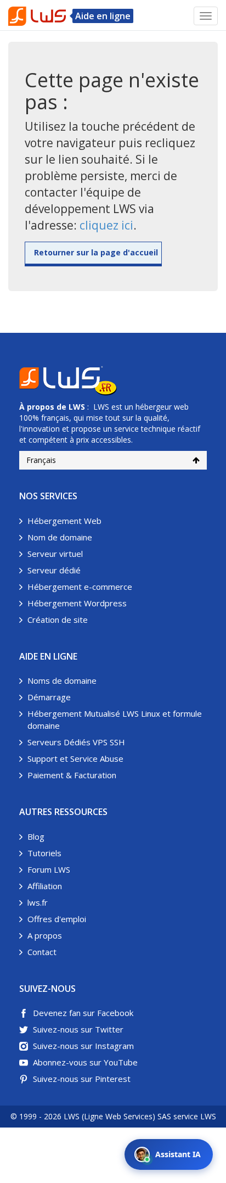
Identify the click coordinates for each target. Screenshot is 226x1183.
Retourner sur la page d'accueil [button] (96, 252)
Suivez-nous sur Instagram (83, 1045)
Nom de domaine (59, 537)
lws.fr (37, 902)
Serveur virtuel (55, 553)
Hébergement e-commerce (79, 586)
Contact (41, 951)
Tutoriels (44, 852)
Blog (35, 836)
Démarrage (49, 696)
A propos (44, 935)
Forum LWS (48, 869)
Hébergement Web (64, 520)
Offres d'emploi (56, 918)
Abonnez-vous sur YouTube (85, 1062)
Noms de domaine (62, 680)
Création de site (57, 619)
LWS (77, 406)
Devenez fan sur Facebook (83, 1012)
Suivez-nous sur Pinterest (82, 1078)
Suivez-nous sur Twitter (78, 1029)
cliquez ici (106, 225)
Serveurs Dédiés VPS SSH (76, 741)
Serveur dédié (54, 570)
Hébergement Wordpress (77, 603)
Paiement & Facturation (71, 774)
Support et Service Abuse (75, 758)
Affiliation (44, 885)
